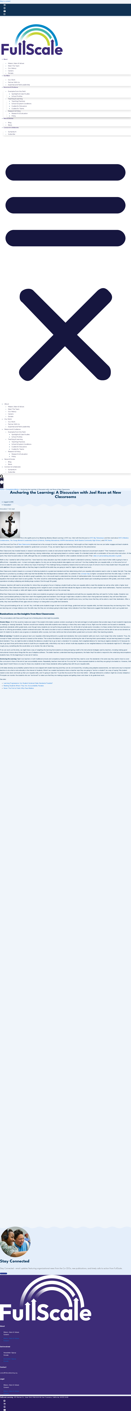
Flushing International (52, 540)
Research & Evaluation (20, 113)
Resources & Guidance (11, 87)
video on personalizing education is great (107, 556)
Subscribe (11, 134)
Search (2, 479)
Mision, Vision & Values (11, 1332)
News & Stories (8, 118)
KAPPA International (67, 540)
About (5, 59)
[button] (65, 269)
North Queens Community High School (88, 540)
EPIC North (108, 540)
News (10, 125)
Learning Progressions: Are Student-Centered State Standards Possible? (28, 683)
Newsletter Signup (10, 1353)
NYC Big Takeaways (97, 538)
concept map (85, 574)
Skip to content (5, 1)
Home (2, 489)
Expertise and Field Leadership (19, 85)
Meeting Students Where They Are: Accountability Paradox (24, 686)
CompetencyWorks (12, 489)
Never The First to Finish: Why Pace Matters (19, 688)
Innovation (7, 505)
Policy (14, 116)
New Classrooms (24, 544)
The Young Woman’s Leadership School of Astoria (27, 540)
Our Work (7, 75)
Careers (6, 1334)
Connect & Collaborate (11, 127)
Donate (10, 73)
